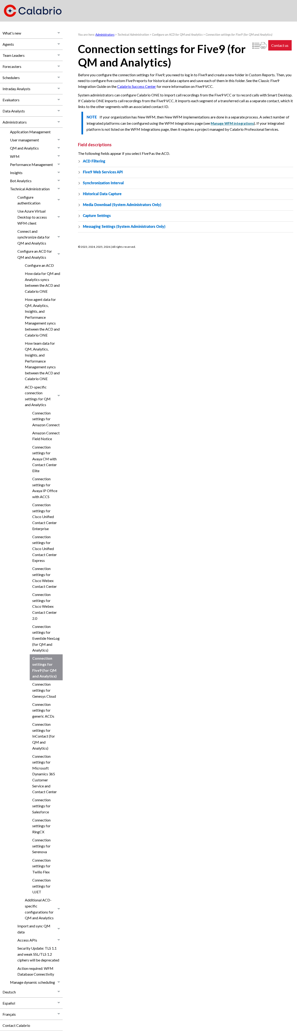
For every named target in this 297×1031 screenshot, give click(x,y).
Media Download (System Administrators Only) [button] (122, 205)
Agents (8, 44)
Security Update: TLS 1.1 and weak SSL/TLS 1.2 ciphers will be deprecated (38, 954)
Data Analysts (14, 111)
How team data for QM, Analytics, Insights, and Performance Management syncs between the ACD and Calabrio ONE (42, 361)
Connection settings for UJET (41, 886)
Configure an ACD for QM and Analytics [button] (34, 254)
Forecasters (12, 66)
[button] (59, 33)
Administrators (15, 122)
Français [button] (9, 1014)
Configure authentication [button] (28, 200)
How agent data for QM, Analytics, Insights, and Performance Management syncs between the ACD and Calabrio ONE (42, 317)
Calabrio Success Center (136, 86)
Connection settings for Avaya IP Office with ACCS (44, 488)
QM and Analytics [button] (24, 148)
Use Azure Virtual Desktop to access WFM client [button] (32, 217)
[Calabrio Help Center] (33, 11)
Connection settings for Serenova (41, 846)
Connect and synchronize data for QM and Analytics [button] (33, 237)
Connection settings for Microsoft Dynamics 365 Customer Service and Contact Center (44, 774)
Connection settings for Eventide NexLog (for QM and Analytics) (46, 638)
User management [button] (24, 140)
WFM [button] (14, 156)
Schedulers (11, 77)
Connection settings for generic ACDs (43, 710)
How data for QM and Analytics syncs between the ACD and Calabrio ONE (42, 282)
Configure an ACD (39, 265)
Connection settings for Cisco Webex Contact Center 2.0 (44, 606)
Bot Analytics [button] (21, 180)
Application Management (30, 132)
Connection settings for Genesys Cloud (44, 690)
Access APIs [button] (27, 940)
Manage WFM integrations (232, 123)
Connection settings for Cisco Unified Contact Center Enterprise (44, 517)
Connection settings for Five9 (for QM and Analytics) (44, 667)
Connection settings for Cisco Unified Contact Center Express (44, 549)
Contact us (279, 45)
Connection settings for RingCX (41, 826)
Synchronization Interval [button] (103, 183)
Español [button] (9, 1003)
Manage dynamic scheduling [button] (32, 982)
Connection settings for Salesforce (41, 806)
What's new (12, 33)
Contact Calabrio (16, 1025)
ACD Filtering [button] (94, 161)
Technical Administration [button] (30, 189)
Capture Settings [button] (97, 216)
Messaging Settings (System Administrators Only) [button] (124, 227)
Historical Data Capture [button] (102, 194)
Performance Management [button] (31, 164)
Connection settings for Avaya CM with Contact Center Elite (44, 459)
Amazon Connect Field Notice (46, 436)
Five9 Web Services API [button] (103, 172)
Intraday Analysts (16, 88)
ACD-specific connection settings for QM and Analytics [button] (38, 396)
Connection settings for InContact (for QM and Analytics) (43, 736)
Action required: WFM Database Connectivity (35, 971)
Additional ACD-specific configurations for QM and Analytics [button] (39, 909)
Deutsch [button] (9, 992)
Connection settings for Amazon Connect (46, 419)
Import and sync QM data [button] (33, 929)
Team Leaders (14, 55)
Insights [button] (16, 172)
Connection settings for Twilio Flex (41, 866)
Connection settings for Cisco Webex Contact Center (44, 577)
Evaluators (11, 100)
